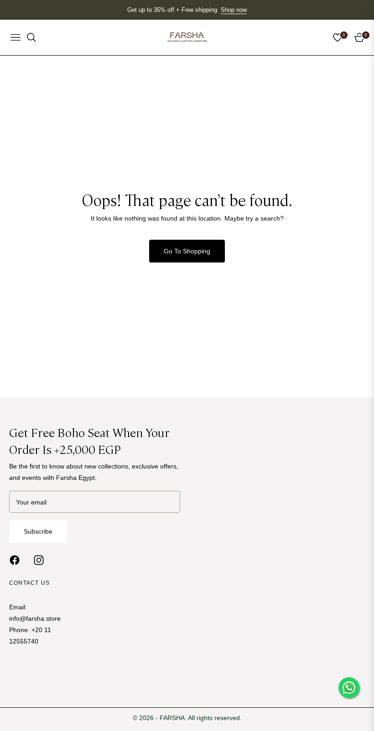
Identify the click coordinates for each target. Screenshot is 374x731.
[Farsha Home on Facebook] (17, 559)
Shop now (234, 9)
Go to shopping (187, 251)
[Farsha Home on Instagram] (41, 559)
